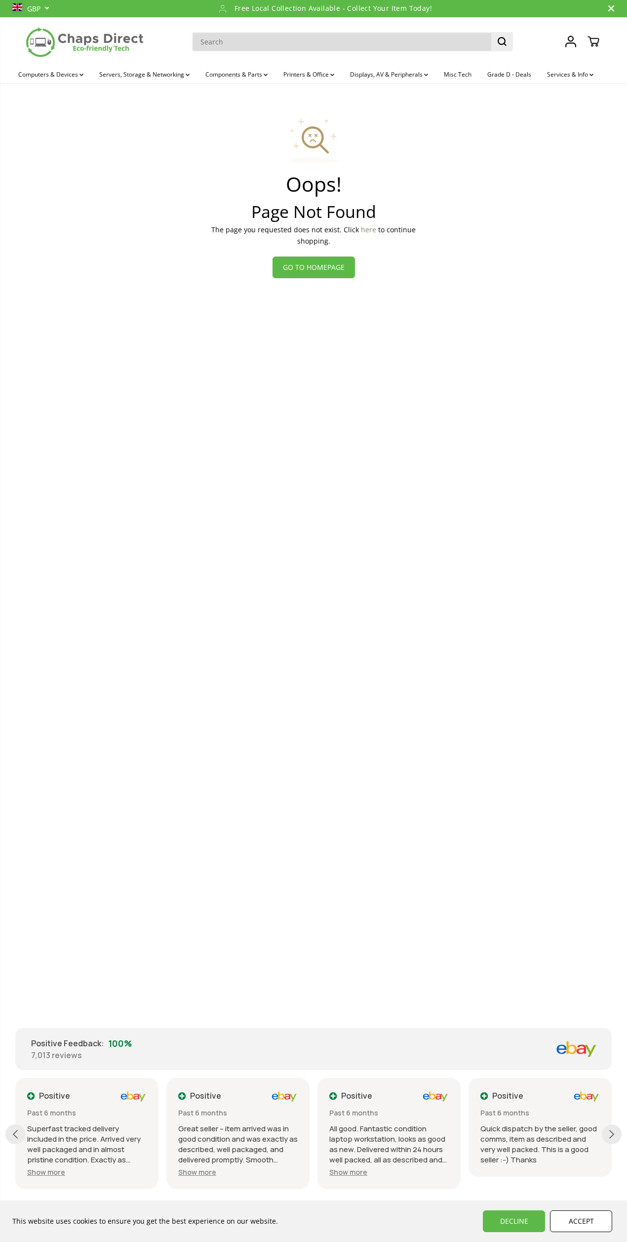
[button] (46, 1172)
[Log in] (570, 41)
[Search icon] (502, 41)
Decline (514, 1221)
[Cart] (593, 41)
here (368, 229)
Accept (581, 1221)
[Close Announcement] (611, 8)
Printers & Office (306, 74)
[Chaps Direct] (85, 41)
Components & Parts (234, 74)
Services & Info (568, 74)
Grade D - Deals (509, 74)
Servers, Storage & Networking (142, 74)
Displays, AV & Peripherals (387, 74)
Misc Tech (457, 74)
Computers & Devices (48, 74)
